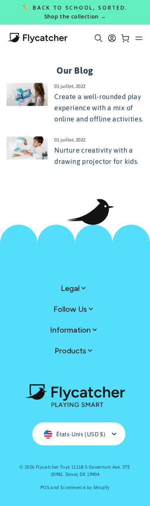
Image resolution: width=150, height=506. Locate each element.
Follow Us (71, 309)
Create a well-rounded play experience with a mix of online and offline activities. (98, 107)
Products (71, 350)
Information (71, 330)
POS (44, 487)
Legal (71, 288)
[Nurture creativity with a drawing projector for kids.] (27, 148)
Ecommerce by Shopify (85, 487)
